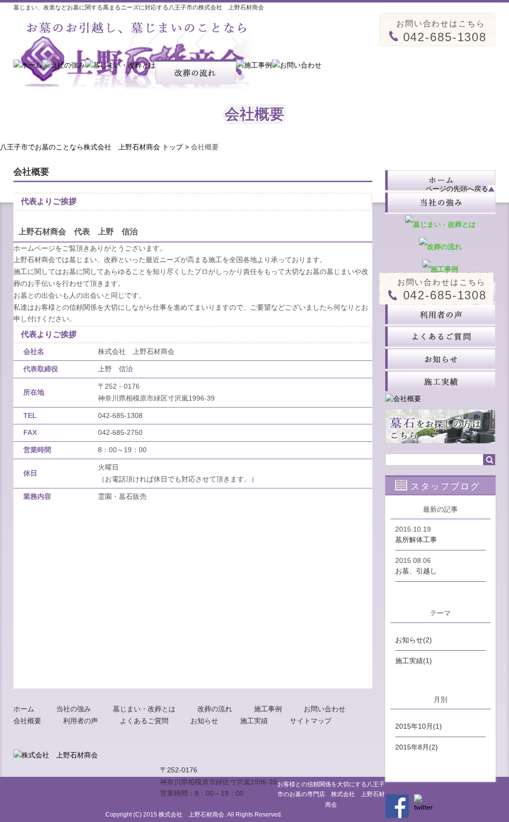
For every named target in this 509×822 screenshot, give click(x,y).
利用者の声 (80, 721)
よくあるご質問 (144, 721)
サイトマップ (311, 721)
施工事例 (268, 709)
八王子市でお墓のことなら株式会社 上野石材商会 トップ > (95, 147)
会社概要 (27, 721)
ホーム (23, 709)
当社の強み (73, 709)
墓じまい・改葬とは (144, 709)
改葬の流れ (214, 709)
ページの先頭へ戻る (456, 189)
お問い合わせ (324, 709)
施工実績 (254, 721)
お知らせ (204, 721)
